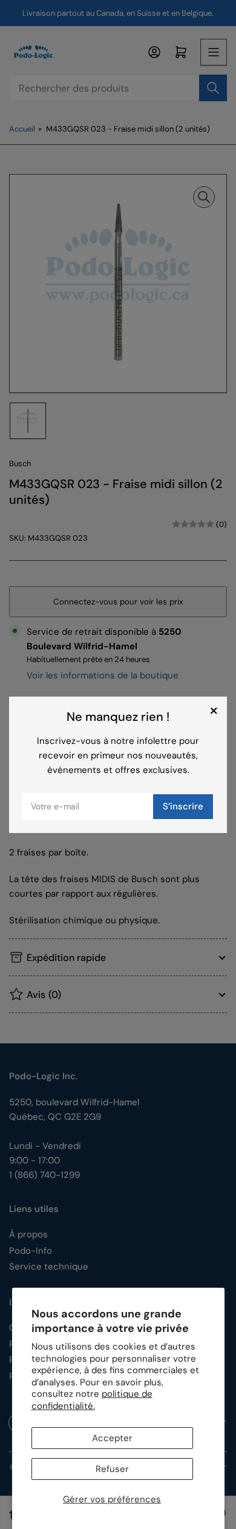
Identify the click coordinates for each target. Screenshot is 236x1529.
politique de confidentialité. (91, 1400)
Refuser (112, 1469)
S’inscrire (183, 806)
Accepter (112, 1438)
